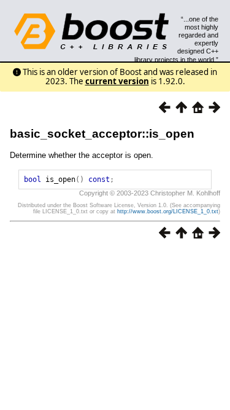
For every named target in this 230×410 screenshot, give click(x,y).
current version (117, 81)
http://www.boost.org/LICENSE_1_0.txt (167, 211)
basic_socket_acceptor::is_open (102, 133)
